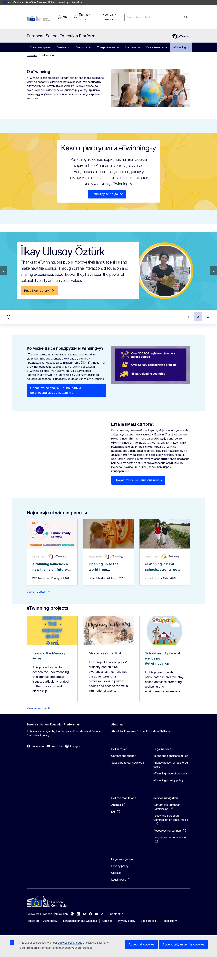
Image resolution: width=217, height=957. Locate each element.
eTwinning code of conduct (170, 773)
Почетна (32, 55)
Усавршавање (106, 47)
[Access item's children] (69, 47)
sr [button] (65, 17)
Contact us (116, 914)
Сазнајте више (36, 591)
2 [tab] (198, 316)
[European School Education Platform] (40, 18)
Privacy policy (120, 866)
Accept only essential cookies (183, 944)
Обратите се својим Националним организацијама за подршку (55, 390)
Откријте (81, 47)
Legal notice (148, 920)
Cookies (116, 872)
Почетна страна (40, 47)
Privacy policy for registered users (170, 764)
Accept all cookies (141, 944)
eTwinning (179, 47)
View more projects (38, 708)
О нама (61, 47)
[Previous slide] (3, 270)
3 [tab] (208, 316)
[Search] (185, 17)
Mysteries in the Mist (105, 653)
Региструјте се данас (107, 194)
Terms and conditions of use (170, 755)
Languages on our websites (80, 920)
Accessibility (169, 920)
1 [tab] (188, 316)
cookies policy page (70, 942)
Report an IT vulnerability (42, 920)
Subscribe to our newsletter (128, 762)
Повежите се (155, 47)
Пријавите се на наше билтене (137, 480)
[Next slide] (213, 270)
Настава (130, 47)
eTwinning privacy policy (168, 780)
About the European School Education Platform (140, 731)
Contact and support (123, 755)
